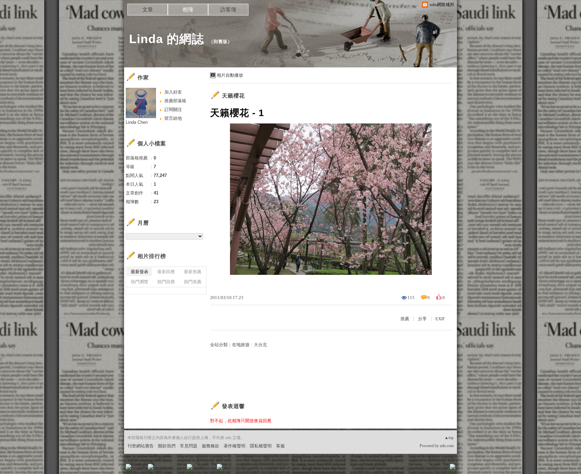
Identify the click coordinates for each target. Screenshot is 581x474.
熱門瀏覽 (139, 281)
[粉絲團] (128, 466)
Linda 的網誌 (166, 39)
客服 (280, 445)
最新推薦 (192, 271)
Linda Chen (137, 122)
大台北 (260, 344)
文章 (147, 9)
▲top (449, 437)
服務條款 (210, 445)
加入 (422, 468)
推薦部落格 (175, 100)
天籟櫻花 (233, 96)
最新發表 (139, 271)
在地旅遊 (240, 344)
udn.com (447, 445)
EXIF (440, 318)
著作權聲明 (234, 445)
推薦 (404, 318)
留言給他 (173, 118)
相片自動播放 (230, 75)
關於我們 (167, 445)
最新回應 (166, 271)
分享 (422, 318)
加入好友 (173, 92)
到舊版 (221, 41)
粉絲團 (139, 468)
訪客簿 (228, 9)
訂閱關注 (173, 109)
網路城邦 (439, 468)
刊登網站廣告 (140, 445)
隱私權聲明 (261, 445)
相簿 (188, 9)
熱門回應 (166, 281)
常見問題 (188, 445)
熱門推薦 (192, 281)
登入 (410, 468)
